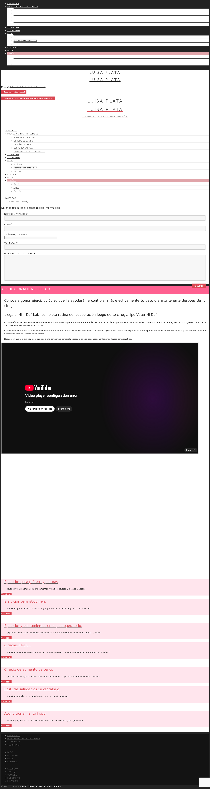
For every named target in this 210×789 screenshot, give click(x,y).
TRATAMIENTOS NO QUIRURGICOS (29, 24)
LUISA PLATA (13, 735)
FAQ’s (10, 758)
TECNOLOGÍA (13, 741)
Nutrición (18, 37)
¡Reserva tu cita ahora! (24, 10)
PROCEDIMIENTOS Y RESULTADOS (23, 738)
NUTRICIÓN (12, 755)
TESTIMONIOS (14, 744)
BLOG (10, 752)
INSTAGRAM (13, 781)
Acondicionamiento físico (25, 40)
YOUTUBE (12, 774)
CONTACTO (12, 761)
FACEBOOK (12, 768)
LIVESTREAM (13, 778)
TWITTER (11, 771)
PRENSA (17, 44)
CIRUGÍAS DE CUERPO (24, 13)
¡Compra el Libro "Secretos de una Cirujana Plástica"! (28, 98)
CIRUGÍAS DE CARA (22, 17)
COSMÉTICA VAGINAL (23, 21)
